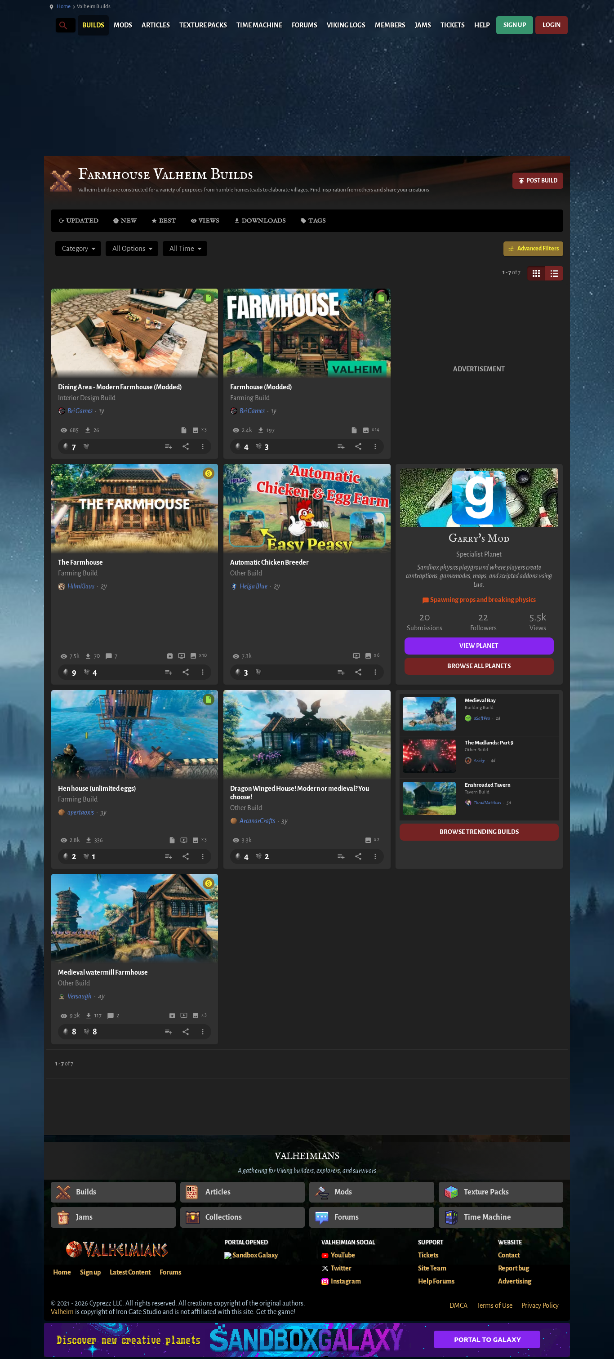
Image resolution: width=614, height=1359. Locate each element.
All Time (181, 248)
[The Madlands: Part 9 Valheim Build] (429, 757)
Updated (82, 221)
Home (64, 6)
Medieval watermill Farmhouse (103, 972)
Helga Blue (253, 586)
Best (167, 221)
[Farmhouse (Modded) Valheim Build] (307, 334)
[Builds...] (63, 25)
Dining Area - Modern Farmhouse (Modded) (120, 387)
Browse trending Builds (479, 832)
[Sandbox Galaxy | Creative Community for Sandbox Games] (307, 1340)
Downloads (264, 221)
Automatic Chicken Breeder (269, 562)
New (129, 221)
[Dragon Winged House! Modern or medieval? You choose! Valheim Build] (307, 735)
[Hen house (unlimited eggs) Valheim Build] (134, 735)
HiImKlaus (80, 586)
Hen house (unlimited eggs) (97, 788)
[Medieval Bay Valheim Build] (429, 715)
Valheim (62, 1311)
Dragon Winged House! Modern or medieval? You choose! (299, 793)
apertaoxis (80, 812)
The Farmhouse (80, 562)
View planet (478, 645)
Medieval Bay (480, 701)
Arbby (479, 760)
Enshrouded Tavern (488, 785)
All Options (128, 248)
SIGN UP (514, 25)
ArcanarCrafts (257, 820)
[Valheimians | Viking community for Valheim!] (48, 25)
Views (209, 221)
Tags (317, 221)
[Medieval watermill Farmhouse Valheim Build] (134, 919)
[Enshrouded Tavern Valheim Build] (429, 799)
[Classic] (554, 273)
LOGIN (552, 25)
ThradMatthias (487, 802)
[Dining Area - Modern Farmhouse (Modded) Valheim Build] (134, 334)
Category (75, 248)
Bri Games (80, 410)
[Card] (536, 273)
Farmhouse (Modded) (261, 387)
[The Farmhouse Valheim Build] (134, 509)
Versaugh (79, 996)
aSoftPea (482, 718)
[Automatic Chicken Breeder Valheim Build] (307, 509)
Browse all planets (479, 666)
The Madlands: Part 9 (489, 743)
